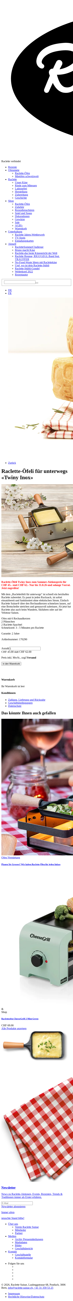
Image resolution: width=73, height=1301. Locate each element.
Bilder (18, 1245)
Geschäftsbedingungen (20, 702)
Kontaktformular (24, 1257)
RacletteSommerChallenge (29, 247)
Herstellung (21, 191)
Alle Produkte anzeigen (13, 1028)
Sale (17, 222)
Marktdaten (21, 1242)
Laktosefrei (21, 188)
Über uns (13, 1223)
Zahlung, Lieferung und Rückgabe (26, 699)
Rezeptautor (21, 274)
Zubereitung (21, 194)
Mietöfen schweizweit (27, 176)
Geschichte (21, 197)
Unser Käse (21, 182)
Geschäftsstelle (23, 1254)
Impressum (14, 1293)
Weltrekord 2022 (24, 271)
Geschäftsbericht (24, 1248)
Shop (11, 200)
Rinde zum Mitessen (26, 185)
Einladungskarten (24, 240)
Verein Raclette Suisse (27, 1227)
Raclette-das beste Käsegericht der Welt (36, 253)
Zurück (12, 462)
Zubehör (19, 207)
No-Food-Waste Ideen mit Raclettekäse (36, 262)
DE (10, 290)
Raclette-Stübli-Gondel (27, 268)
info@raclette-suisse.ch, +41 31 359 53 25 (30, 1287)
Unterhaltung (15, 231)
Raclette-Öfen (22, 173)
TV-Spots (20, 237)
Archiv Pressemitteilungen (29, 1239)
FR (10, 293)
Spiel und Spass (23, 213)
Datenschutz (14, 705)
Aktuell (12, 243)
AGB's (18, 225)
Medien (12, 1236)
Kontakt (12, 1251)
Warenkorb (21, 228)
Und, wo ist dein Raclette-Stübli (32, 265)
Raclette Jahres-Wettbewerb (30, 234)
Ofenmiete (13, 170)
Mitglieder (20, 1230)
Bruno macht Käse (25, 250)
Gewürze (20, 219)
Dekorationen (22, 216)
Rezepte (12, 167)
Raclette (12, 179)
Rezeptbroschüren (24, 210)
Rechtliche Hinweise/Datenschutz (26, 1296)
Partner (19, 1233)
